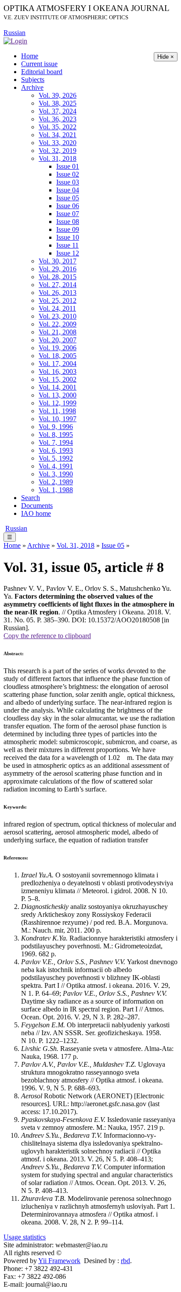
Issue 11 (67, 245)
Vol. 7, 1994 (56, 442)
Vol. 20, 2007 (57, 340)
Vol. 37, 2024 (57, 111)
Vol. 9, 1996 (56, 426)
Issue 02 (67, 174)
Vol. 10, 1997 (57, 418)
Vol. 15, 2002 (57, 379)
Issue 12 (67, 253)
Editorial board (41, 71)
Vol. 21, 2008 (57, 332)
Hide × (165, 56)
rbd (125, 1260)
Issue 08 (67, 221)
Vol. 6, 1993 (56, 450)
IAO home (36, 513)
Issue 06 (67, 205)
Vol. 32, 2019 (57, 150)
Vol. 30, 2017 (57, 261)
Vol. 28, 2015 (57, 276)
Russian (14, 32)
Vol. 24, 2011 (57, 308)
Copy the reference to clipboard (47, 635)
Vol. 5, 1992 (56, 458)
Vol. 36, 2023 (57, 119)
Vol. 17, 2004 (57, 363)
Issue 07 (67, 213)
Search (30, 497)
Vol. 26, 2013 (57, 292)
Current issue (39, 63)
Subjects (32, 79)
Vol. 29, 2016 (57, 269)
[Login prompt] (15, 40)
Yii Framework (59, 1260)
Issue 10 (67, 237)
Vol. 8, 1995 (56, 434)
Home (29, 56)
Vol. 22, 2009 (57, 324)
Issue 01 (67, 166)
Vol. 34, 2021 (57, 134)
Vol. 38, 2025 (57, 103)
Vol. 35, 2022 (57, 127)
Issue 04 (67, 190)
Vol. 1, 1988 (56, 489)
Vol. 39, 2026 (57, 95)
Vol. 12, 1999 (57, 403)
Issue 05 (67, 198)
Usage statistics (25, 1237)
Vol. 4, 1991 (56, 466)
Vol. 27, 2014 (57, 284)
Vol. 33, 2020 (57, 142)
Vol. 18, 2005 (57, 355)
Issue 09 (67, 229)
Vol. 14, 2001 (57, 387)
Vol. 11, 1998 (57, 411)
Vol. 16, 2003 (57, 371)
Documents (37, 505)
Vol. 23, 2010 (57, 316)
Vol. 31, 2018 (57, 158)
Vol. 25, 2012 (57, 300)
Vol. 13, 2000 (57, 395)
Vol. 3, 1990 (56, 474)
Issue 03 (67, 182)
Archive (32, 87)
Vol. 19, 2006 (57, 347)
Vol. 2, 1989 (56, 482)
